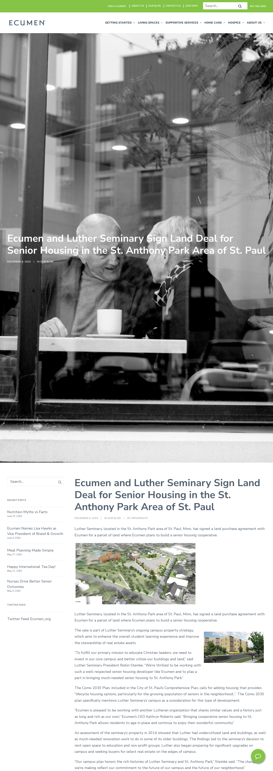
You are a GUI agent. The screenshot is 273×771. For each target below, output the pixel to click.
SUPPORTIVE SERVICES (181, 23)
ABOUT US (138, 5)
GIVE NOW (191, 5)
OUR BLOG (154, 5)
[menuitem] (117, 6)
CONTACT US (173, 5)
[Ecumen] (26, 23)
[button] (240, 6)
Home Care (213, 23)
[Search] (223, 5)
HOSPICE (234, 23)
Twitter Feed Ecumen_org (29, 618)
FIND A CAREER (117, 6)
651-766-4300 (258, 6)
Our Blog (47, 261)
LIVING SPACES (148, 23)
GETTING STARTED (118, 23)
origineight (139, 518)
